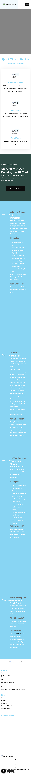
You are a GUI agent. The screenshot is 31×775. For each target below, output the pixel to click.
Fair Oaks (6, 724)
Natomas (5, 743)
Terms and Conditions (8, 706)
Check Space (16, 110)
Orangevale (6, 721)
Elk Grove (6, 732)
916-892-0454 (20, 634)
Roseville (5, 735)
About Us (4, 703)
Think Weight (16, 138)
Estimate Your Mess (15, 82)
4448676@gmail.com (7, 682)
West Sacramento (8, 738)
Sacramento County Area (10, 729)
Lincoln (5, 749)
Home (3, 23)
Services (4, 700)
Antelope (5, 746)
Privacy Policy (5, 708)
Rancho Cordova (8, 740)
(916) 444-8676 (5, 676)
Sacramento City (8, 751)
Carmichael (6, 726)
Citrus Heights (7, 718)
